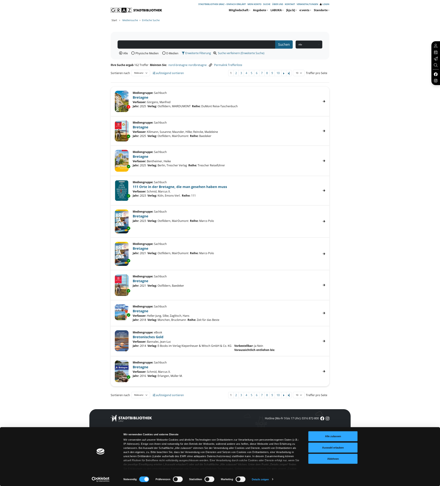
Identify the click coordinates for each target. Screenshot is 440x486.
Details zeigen (260, 479)
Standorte (321, 10)
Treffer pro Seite (316, 73)
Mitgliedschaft (239, 10)
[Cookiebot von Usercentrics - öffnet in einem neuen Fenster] (101, 479)
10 (278, 73)
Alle (125, 53)
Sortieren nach (120, 73)
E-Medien (172, 53)
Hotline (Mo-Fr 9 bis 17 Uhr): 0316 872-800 (292, 418)
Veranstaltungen (307, 4)
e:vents (304, 10)
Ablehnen (333, 458)
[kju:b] (290, 10)
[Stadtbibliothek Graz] (136, 10)
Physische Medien (147, 53)
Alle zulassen (333, 436)
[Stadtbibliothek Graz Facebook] (436, 74)
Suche (266, 4)
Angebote (259, 10)
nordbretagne (197, 65)
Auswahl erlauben (333, 447)
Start (114, 20)
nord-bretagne (178, 65)
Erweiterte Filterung (198, 53)
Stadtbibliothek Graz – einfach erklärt (222, 4)
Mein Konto (254, 4)
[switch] (178, 479)
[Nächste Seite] (283, 73)
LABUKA (276, 10)
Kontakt (290, 4)
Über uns (277, 4)
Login (325, 4)
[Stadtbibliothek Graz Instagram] (435, 80)
